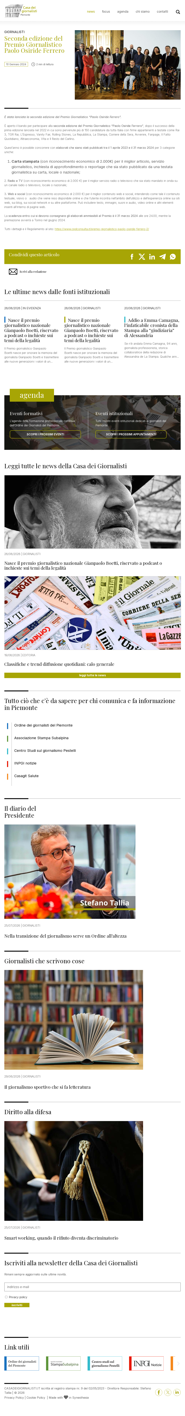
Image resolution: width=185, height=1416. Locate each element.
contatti (162, 11)
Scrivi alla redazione (33, 271)
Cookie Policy (36, 1397)
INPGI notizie (25, 763)
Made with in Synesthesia (69, 1397)
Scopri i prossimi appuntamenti (131, 434)
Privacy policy (18, 1297)
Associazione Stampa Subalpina (41, 738)
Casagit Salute (26, 776)
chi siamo (143, 11)
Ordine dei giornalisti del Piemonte (43, 725)
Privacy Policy (14, 1397)
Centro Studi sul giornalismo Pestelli (45, 750)
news (91, 11)
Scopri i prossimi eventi (45, 434)
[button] (178, 1364)
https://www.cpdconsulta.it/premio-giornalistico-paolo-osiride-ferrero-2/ (102, 229)
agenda (122, 11)
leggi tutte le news (92, 675)
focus (106, 11)
